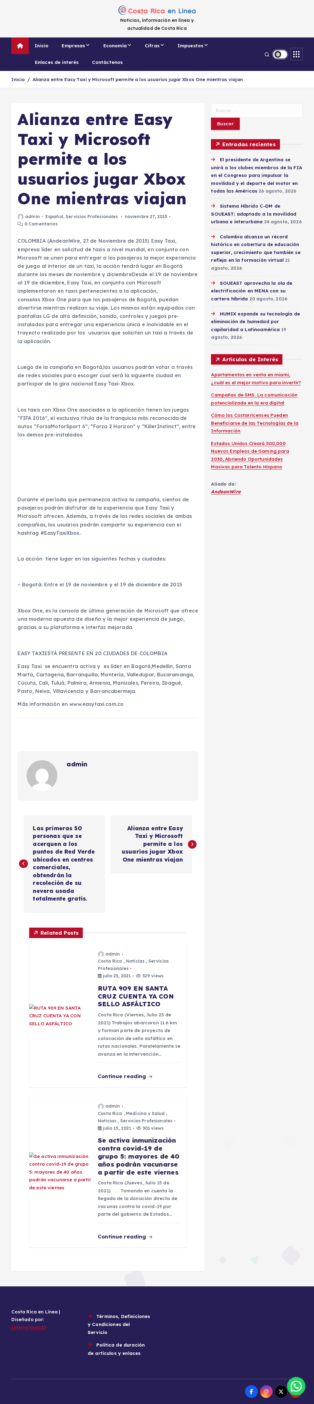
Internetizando (28, 1327)
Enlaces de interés (57, 62)
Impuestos (190, 46)
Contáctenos (107, 62)
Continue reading (123, 1076)
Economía (115, 46)
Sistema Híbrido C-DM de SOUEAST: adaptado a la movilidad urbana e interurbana (253, 214)
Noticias (135, 961)
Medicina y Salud (145, 1113)
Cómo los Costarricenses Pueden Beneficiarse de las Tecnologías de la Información (254, 423)
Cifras (152, 46)
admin (32, 216)
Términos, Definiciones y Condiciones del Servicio (119, 1324)
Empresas (73, 46)
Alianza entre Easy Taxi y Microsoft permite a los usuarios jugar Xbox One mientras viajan (138, 79)
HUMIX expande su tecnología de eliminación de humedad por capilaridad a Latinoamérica (255, 321)
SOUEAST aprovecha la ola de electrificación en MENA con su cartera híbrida (251, 291)
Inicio (41, 46)
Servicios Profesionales (92, 216)
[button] (296, 1386)
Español (54, 216)
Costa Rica (110, 961)
